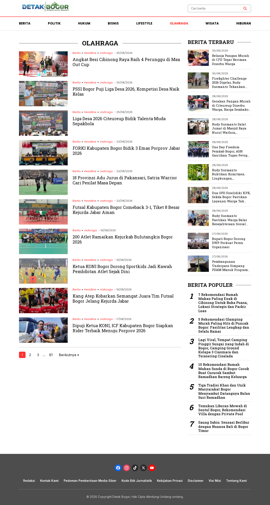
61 (51, 355)
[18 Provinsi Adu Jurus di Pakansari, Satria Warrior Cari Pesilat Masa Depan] (43, 194)
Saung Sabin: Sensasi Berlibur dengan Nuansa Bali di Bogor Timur (223, 426)
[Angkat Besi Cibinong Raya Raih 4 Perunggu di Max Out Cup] (43, 75)
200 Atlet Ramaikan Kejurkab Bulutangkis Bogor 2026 (123, 239)
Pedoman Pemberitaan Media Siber (90, 480)
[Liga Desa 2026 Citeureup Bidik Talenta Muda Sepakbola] (43, 134)
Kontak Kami (49, 480)
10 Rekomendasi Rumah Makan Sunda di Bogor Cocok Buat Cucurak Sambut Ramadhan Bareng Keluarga (223, 370)
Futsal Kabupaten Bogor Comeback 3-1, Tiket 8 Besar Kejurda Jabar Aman (126, 209)
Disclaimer (196, 480)
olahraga (106, 53)
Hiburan (243, 23)
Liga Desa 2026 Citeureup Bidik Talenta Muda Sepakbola (119, 121)
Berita (24, 23)
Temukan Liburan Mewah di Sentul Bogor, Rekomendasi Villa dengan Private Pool (222, 410)
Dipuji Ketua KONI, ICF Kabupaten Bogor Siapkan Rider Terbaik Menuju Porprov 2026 (123, 328)
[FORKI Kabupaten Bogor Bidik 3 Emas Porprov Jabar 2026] (43, 164)
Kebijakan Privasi (170, 480)
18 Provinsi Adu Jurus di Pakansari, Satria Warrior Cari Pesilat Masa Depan (125, 180)
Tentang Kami (236, 480)
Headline (90, 53)
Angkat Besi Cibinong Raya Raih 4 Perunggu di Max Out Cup (126, 62)
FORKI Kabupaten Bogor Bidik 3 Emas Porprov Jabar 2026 (126, 150)
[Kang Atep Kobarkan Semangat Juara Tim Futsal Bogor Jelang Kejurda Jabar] (43, 312)
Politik (54, 23)
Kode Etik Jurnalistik (137, 480)
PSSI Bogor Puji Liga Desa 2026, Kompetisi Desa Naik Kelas (126, 91)
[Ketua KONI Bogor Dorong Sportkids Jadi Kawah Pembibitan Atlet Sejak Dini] (43, 282)
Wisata (212, 23)
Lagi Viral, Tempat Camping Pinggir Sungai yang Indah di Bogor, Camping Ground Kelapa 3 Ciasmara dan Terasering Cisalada (223, 348)
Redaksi (29, 480)
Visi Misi (215, 480)
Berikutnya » (69, 355)
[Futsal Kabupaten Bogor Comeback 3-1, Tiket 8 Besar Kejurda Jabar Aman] (43, 223)
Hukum (84, 23)
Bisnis (113, 23)
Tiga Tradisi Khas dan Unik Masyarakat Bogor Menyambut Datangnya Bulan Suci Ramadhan (224, 391)
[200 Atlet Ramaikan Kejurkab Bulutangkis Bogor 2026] (43, 253)
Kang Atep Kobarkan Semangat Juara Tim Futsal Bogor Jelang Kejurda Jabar (123, 298)
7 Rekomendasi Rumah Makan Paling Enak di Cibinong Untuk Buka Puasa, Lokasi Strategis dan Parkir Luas (223, 303)
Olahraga (179, 23)
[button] (245, 8)
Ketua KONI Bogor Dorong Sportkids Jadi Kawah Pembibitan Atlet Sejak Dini (122, 269)
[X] (143, 468)
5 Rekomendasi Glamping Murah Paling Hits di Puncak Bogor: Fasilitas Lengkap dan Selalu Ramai (223, 325)
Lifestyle (144, 23)
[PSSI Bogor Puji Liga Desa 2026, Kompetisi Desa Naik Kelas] (43, 105)
